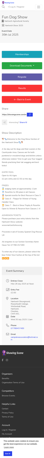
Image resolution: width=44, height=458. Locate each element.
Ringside (22, 76)
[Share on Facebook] (9, 122)
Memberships (22, 54)
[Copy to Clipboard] (30, 115)
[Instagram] (7, 360)
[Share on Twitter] (15, 122)
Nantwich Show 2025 (14, 25)
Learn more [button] (9, 447)
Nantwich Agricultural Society (16, 21)
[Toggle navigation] (38, 7)
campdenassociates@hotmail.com (24, 338)
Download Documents (21, 65)
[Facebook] (3, 360)
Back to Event (24, 99)
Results (22, 88)
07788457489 (17, 328)
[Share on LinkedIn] (20, 122)
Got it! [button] (7, 454)
